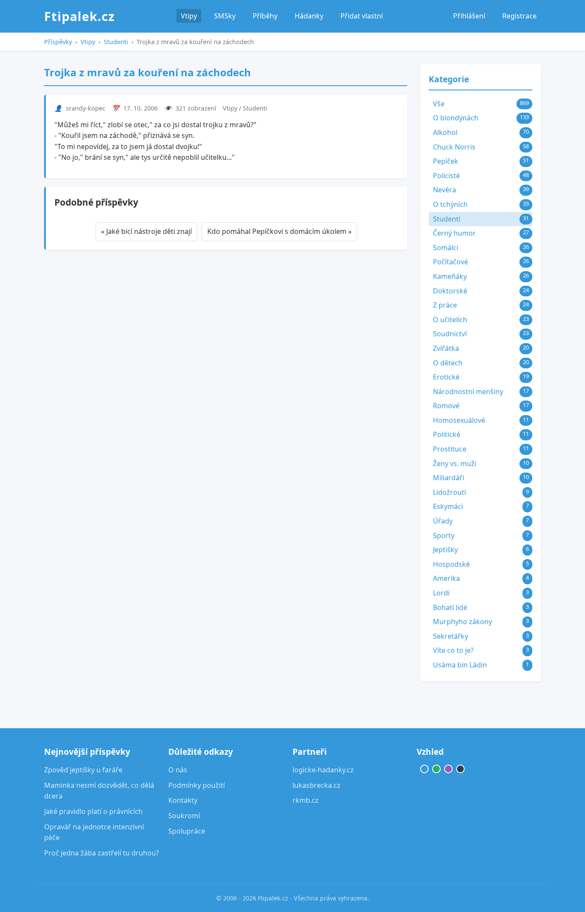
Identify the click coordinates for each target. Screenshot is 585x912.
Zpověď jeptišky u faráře (83, 769)
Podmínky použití (196, 785)
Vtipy (189, 16)
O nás (177, 769)
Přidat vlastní (361, 16)
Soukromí (184, 815)
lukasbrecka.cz (316, 785)
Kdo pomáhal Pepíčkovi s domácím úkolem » (279, 231)
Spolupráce (186, 831)
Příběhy (265, 16)
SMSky (225, 16)
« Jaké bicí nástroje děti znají (146, 231)
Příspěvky (58, 42)
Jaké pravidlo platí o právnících (93, 811)
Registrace (519, 16)
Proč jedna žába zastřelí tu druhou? (101, 853)
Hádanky (309, 16)
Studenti (116, 42)
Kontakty (182, 800)
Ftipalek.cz (79, 16)
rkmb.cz (305, 800)
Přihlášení (469, 16)
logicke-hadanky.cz (323, 769)
